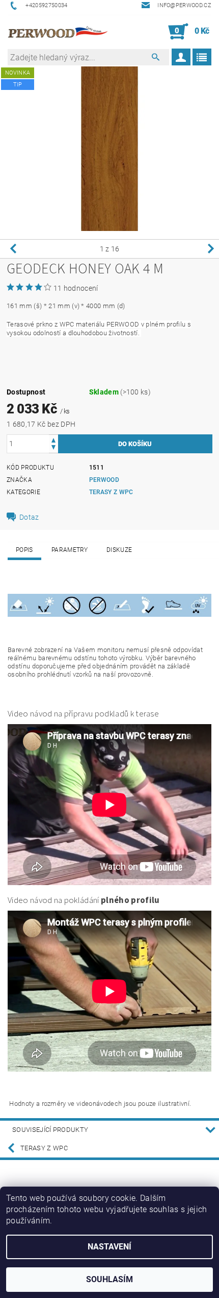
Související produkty (50, 1129)
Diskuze (119, 549)
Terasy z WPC (111, 492)
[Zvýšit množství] (53, 439)
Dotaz (29, 517)
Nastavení (109, 1246)
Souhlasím (109, 1279)
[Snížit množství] (53, 448)
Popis (24, 549)
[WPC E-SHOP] (59, 31)
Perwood (104, 479)
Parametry (69, 549)
